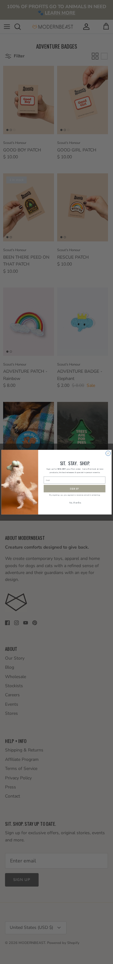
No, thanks (75, 503)
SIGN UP (74, 488)
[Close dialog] (108, 453)
